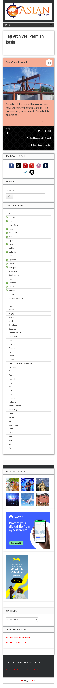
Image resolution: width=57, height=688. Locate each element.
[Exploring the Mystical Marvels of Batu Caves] (42, 484)
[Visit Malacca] (42, 499)
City (31, 138)
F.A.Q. (16, 670)
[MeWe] (25, 171)
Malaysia (36, 138)
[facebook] (11, 165)
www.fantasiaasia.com (16, 642)
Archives (10, 670)
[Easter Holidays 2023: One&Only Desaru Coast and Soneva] (12, 484)
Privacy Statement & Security (32, 670)
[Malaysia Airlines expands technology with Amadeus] (27, 499)
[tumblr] (46, 165)
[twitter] (18, 165)
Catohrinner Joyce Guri (42, 145)
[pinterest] (25, 165)
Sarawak (48, 138)
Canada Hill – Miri (17, 62)
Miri (42, 138)
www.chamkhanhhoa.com (18, 637)
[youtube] (32, 165)
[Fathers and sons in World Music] (27, 484)
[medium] (32, 171)
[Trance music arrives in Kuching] (12, 499)
